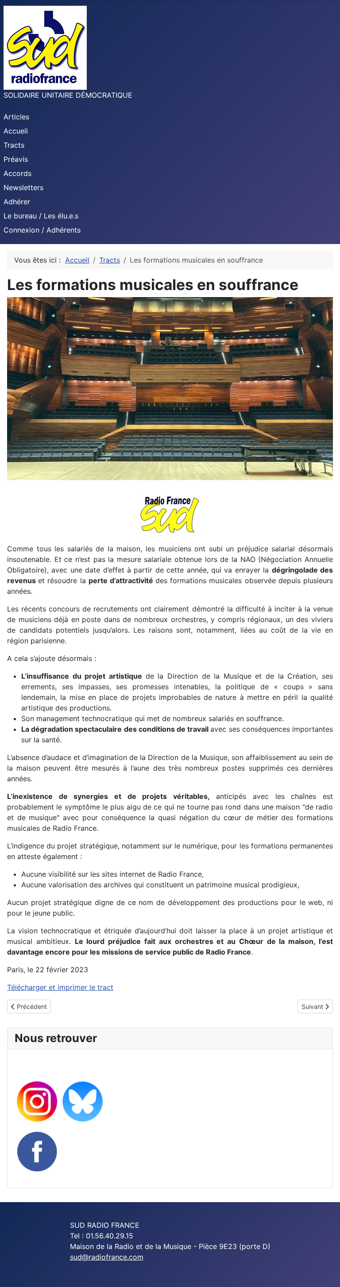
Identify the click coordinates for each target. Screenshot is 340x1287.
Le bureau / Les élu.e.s (41, 215)
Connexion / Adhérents (42, 229)
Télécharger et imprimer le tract (60, 987)
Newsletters (23, 187)
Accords (17, 173)
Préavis (16, 159)
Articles (16, 116)
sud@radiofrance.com (106, 1257)
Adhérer (17, 201)
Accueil (16, 130)
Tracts (14, 145)
